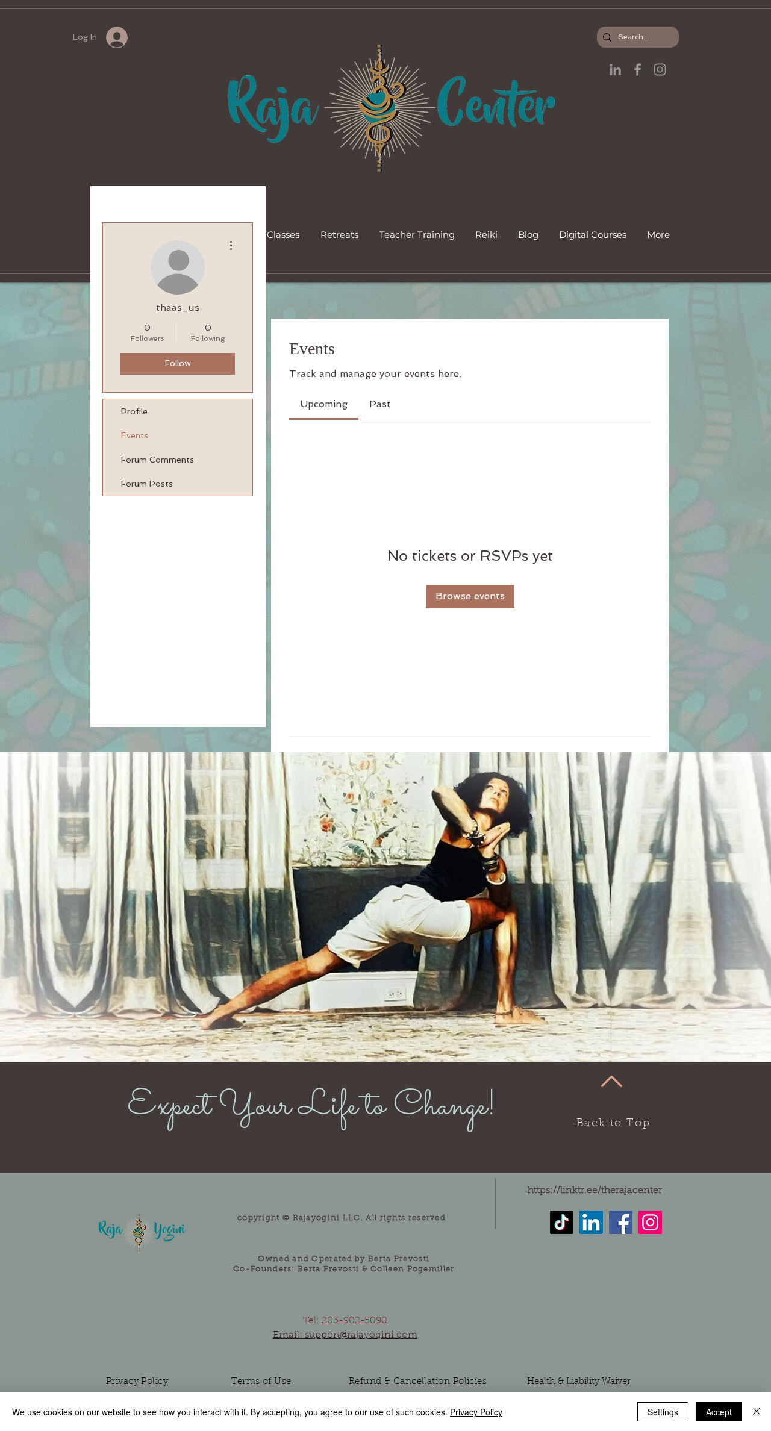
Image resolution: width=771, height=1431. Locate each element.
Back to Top (613, 1123)
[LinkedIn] (615, 69)
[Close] (756, 1411)
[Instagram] (650, 1222)
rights (393, 1218)
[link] (324, 404)
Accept (719, 1412)
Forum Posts (147, 483)
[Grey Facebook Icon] (637, 69)
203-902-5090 (354, 1321)
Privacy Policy (476, 1412)
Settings (663, 1412)
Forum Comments (157, 459)
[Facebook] (620, 1222)
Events (134, 435)
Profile (134, 411)
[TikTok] (561, 1222)
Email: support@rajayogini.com (345, 1335)
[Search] (668, 141)
